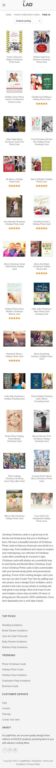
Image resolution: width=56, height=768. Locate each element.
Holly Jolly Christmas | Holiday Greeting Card (14, 397)
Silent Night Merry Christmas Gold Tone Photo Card (14, 141)
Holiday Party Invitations (14, 675)
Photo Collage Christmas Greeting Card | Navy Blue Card (14, 478)
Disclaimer (36, 761)
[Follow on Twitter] (10, 750)
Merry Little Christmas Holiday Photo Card (14, 517)
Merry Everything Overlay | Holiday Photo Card (41, 356)
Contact (6, 708)
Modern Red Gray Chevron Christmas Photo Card (41, 59)
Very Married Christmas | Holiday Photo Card (14, 223)
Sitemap (6, 714)
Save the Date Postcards (14, 636)
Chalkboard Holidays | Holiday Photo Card (42, 98)
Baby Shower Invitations (14, 641)
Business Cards (10, 686)
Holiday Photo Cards (12, 669)
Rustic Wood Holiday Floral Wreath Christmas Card (14, 438)
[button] (4, 4)
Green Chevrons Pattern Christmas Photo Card (14, 59)
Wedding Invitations (12, 625)
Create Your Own (11, 719)
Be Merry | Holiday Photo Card (14, 180)
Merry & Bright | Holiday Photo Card (41, 180)
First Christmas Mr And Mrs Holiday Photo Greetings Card (41, 141)
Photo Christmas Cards (27, 15)
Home (8, 15)
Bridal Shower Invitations (15, 630)
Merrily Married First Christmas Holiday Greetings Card (41, 438)
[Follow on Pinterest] (15, 750)
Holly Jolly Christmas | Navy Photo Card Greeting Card (42, 311)
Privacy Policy (33, 764)
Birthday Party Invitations (14, 647)
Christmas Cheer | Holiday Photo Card (42, 223)
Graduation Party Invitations (16, 680)
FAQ (4, 703)
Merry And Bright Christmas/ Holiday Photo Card (41, 266)
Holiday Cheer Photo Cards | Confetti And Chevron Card (14, 99)
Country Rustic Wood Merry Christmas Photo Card (41, 478)
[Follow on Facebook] (4, 750)
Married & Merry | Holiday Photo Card (14, 355)
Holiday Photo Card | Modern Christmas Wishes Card (14, 311)
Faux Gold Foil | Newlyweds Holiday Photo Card (41, 518)
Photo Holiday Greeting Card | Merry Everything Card (41, 398)
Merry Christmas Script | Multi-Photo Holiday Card (14, 266)
